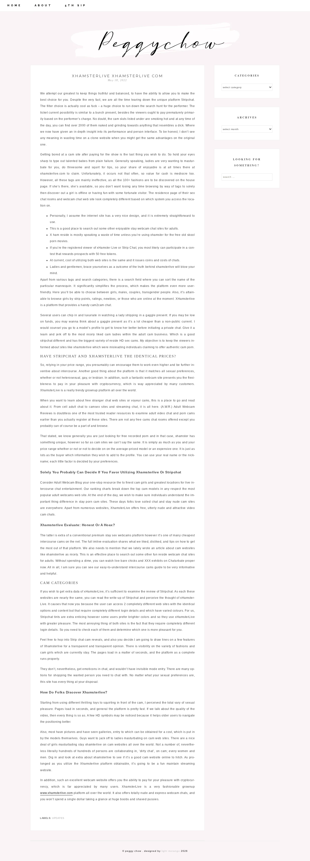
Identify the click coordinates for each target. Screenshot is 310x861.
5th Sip (75, 5)
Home (14, 5)
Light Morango (171, 851)
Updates (58, 818)
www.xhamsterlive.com (56, 793)
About (43, 5)
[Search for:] (247, 176)
